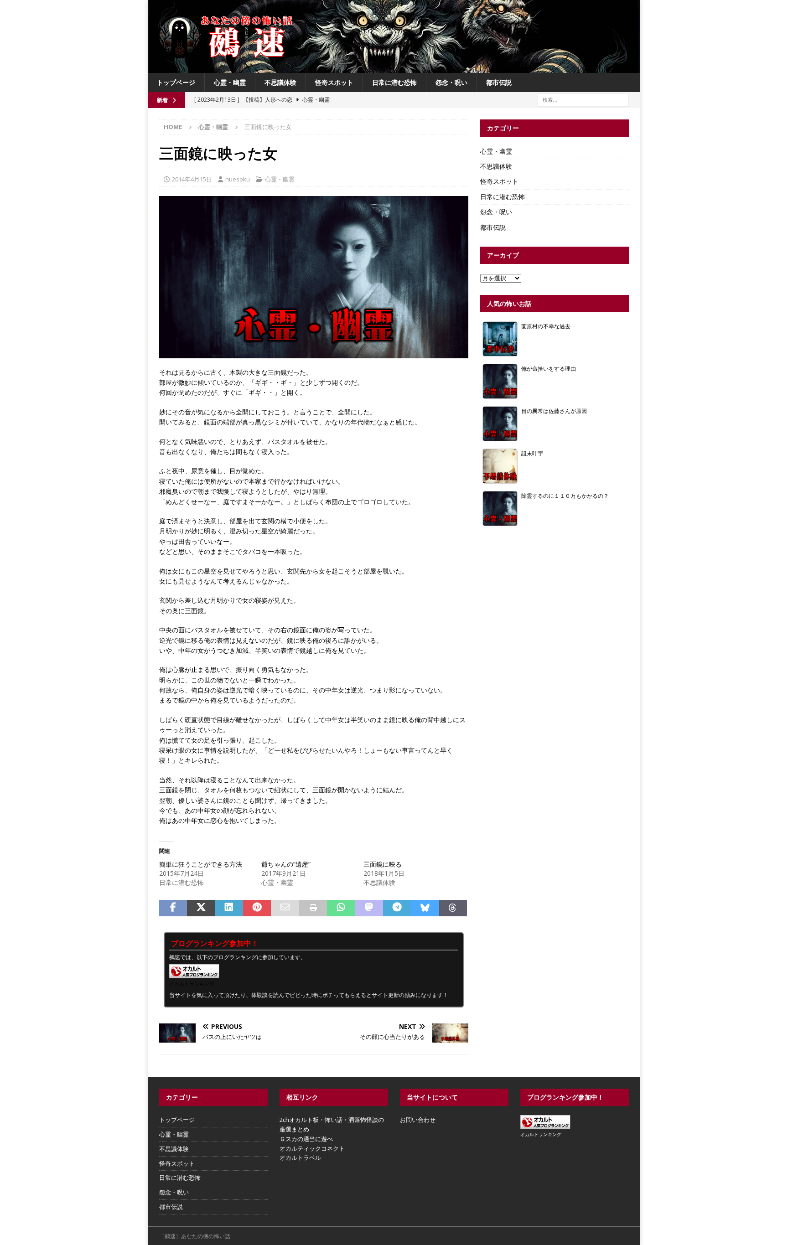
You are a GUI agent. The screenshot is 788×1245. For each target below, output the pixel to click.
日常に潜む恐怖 (394, 82)
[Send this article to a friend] (285, 908)
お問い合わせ (417, 1120)
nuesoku (237, 179)
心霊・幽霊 (230, 82)
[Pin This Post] (257, 908)
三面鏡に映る (382, 864)
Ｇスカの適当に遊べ (306, 1139)
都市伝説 (499, 82)
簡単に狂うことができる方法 (200, 864)
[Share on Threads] (453, 908)
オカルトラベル (300, 1157)
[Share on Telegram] (397, 908)
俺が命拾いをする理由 (548, 368)
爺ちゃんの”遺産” (286, 864)
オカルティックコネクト (312, 1148)
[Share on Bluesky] (425, 908)
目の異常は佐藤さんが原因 (554, 410)
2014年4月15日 (192, 179)
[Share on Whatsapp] (341, 908)
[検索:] (583, 99)
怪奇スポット (334, 82)
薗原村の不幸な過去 (545, 326)
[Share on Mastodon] (369, 908)
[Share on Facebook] (173, 908)
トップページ (176, 82)
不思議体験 (280, 82)
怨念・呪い (451, 82)
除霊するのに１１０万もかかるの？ (565, 495)
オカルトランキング (191, 983)
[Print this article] (313, 908)
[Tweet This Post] (201, 908)
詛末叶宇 (532, 453)
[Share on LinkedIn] (229, 908)
